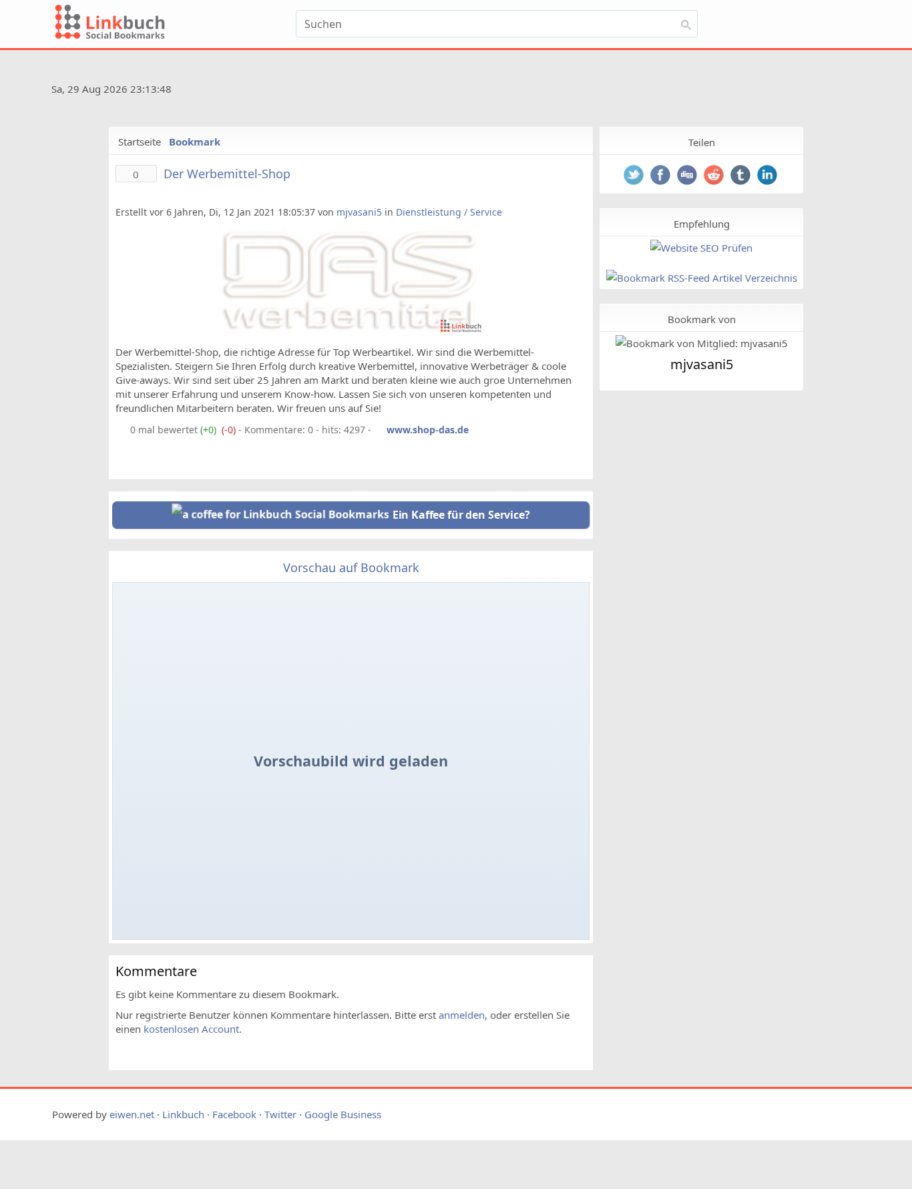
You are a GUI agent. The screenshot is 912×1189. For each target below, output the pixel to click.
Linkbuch (183, 1114)
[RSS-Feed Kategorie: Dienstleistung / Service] (122, 429)
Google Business (342, 1114)
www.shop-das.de (428, 429)
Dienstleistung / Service (449, 212)
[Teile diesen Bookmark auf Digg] (688, 176)
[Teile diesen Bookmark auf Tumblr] (742, 176)
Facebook (234, 1114)
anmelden (462, 1014)
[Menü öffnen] (741, 28)
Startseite (139, 141)
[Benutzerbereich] (798, 28)
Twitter (280, 1114)
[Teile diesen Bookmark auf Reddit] (715, 176)
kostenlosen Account (191, 1028)
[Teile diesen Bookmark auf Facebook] (662, 176)
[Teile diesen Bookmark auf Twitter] (635, 176)
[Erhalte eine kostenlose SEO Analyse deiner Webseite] (701, 248)
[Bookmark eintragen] (831, 28)
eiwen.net (131, 1114)
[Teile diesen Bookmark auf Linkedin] (768, 176)
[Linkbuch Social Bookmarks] (171, 24)
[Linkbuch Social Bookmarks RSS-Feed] (823, 91)
